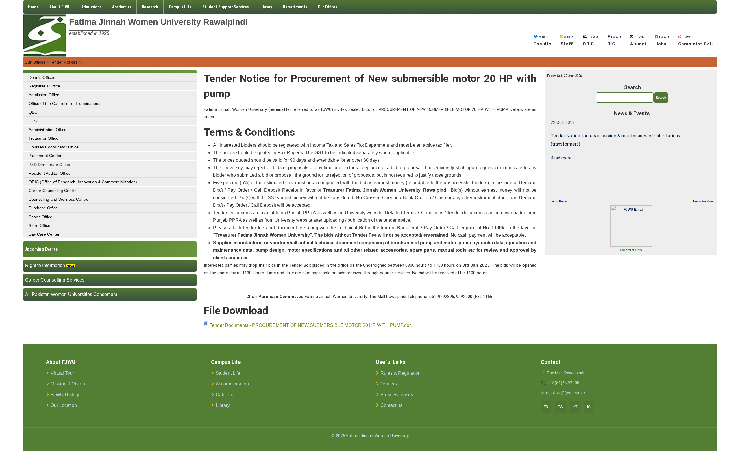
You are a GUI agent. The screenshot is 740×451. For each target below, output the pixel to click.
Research (150, 7)
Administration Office (47, 129)
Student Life (228, 373)
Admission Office (44, 94)
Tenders (388, 383)
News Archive (703, 201)
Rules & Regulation (400, 373)
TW (560, 407)
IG (589, 407)
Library (265, 7)
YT (575, 407)
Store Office (39, 225)
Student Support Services (225, 7)
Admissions (91, 7)
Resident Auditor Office (50, 173)
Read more (561, 158)
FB (546, 407)
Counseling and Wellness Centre (58, 199)
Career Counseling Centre (53, 190)
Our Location (64, 405)
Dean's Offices (42, 77)
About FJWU (60, 7)
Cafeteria (225, 394)
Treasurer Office (43, 138)
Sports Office (40, 217)
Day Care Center (44, 234)
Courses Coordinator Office (54, 147)
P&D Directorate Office (49, 164)
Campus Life (180, 7)
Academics (121, 7)
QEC (33, 112)
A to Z (543, 40)
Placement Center (45, 155)
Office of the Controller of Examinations (64, 103)
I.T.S (33, 121)
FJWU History (65, 394)
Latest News (558, 201)
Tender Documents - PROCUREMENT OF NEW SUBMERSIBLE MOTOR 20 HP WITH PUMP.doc (311, 325)
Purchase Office (43, 208)
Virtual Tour (62, 373)
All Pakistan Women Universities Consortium (71, 294)
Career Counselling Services (54, 279)
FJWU (590, 40)
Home (33, 7)
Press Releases (396, 394)
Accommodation (232, 383)
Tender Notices (63, 62)
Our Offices (327, 7)
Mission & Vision (68, 383)
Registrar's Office (44, 86)
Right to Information (45, 265)
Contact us (391, 405)
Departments (295, 7)
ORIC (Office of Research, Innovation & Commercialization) (83, 182)
